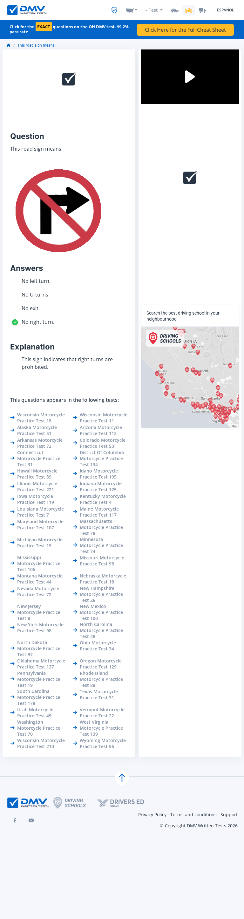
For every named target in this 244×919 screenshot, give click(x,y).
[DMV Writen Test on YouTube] (31, 820)
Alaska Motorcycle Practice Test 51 (37, 430)
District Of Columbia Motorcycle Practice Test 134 (102, 458)
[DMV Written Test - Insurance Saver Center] (114, 10)
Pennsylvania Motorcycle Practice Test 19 (38, 679)
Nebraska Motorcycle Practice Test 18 (103, 579)
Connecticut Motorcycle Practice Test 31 (38, 458)
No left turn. (36, 280)
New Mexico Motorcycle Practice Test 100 (101, 612)
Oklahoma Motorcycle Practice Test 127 (41, 664)
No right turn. (38, 321)
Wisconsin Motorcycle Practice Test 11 (103, 418)
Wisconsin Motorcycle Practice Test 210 (41, 743)
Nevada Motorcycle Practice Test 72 (38, 591)
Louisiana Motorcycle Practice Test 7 (40, 512)
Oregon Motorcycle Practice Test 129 (101, 664)
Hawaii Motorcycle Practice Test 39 (37, 474)
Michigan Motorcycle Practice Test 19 (40, 543)
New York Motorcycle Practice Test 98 (40, 628)
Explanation (32, 346)
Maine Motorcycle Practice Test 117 (99, 512)
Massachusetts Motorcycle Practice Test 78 (101, 527)
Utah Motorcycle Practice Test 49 (35, 713)
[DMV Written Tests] (122, 777)
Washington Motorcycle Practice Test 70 (38, 728)
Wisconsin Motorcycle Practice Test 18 (41, 418)
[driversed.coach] (126, 803)
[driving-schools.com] (75, 803)
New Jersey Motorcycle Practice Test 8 (38, 612)
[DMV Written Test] (27, 10)
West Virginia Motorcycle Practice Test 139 (101, 728)
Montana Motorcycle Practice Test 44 (40, 579)
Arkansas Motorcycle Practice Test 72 (40, 443)
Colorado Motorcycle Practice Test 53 (102, 443)
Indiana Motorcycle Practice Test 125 (101, 486)
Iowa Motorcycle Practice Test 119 (35, 499)
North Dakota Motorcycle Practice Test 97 (38, 648)
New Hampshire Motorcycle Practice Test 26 (101, 594)
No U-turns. (36, 294)
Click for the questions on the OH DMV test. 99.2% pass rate (69, 29)
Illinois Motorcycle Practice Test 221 (37, 486)
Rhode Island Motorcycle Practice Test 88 (101, 679)
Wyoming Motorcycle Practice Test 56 (103, 743)
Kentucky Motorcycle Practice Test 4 (103, 499)
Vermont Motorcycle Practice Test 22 (102, 713)
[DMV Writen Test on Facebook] (14, 820)
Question (27, 136)
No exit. (31, 308)
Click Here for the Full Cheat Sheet (185, 29)
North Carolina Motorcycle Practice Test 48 (101, 630)
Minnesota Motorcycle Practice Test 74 (101, 545)
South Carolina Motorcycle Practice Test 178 (38, 697)
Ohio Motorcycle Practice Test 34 (98, 646)
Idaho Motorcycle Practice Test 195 (99, 474)
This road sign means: (36, 45)
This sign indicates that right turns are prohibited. (67, 363)
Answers (26, 268)
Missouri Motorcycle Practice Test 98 (102, 561)
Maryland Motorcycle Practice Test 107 (40, 524)
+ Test (151, 10)
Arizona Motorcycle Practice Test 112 (101, 430)
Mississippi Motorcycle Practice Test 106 (38, 563)
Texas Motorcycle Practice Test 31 (99, 694)
